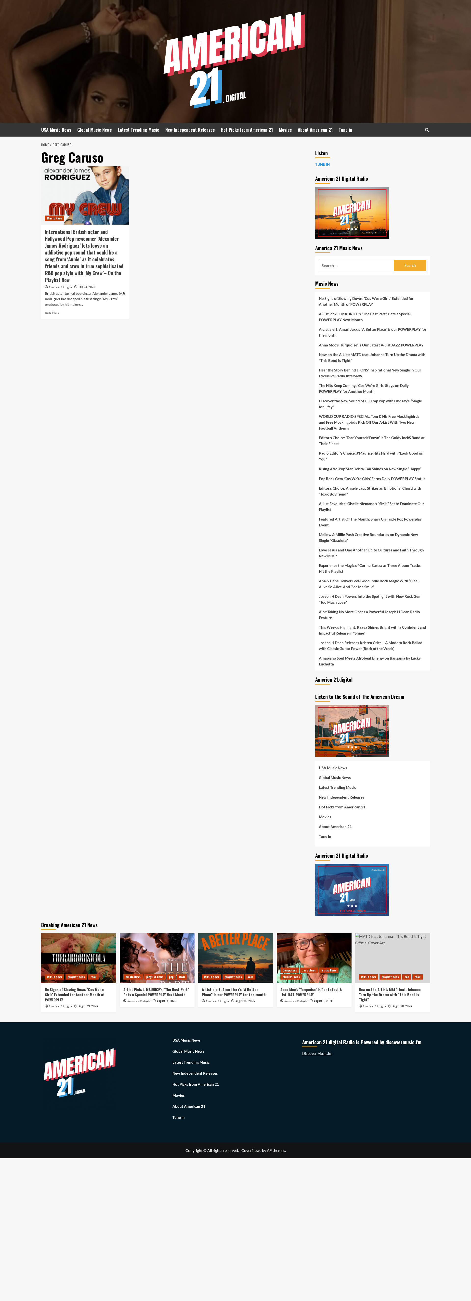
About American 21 (315, 130)
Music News (54, 218)
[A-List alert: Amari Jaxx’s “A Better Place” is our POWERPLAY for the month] (235, 958)
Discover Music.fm (317, 1053)
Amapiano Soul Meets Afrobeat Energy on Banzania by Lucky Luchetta (370, 661)
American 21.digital (61, 287)
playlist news (76, 977)
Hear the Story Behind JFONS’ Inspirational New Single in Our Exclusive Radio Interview (370, 373)
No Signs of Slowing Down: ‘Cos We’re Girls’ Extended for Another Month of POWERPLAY (366, 301)
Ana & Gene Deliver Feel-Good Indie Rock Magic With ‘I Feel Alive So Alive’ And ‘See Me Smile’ (369, 584)
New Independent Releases (190, 130)
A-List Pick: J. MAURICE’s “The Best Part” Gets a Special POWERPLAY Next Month (365, 317)
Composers (290, 970)
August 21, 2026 (88, 1006)
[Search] (427, 130)
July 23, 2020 (86, 287)
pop (171, 977)
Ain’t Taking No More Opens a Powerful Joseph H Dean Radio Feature (369, 615)
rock (93, 977)
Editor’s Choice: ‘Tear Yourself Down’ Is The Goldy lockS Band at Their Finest (372, 440)
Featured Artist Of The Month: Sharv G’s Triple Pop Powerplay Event (370, 522)
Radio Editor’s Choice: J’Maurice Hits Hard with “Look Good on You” (371, 456)
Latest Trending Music (138, 130)
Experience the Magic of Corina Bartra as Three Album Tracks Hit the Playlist (370, 568)
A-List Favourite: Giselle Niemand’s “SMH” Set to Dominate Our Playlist (371, 506)
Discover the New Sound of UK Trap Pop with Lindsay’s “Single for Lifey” (370, 404)
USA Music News (56, 130)
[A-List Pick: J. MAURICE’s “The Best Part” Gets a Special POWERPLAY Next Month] (157, 958)
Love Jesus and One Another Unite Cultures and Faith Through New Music (371, 553)
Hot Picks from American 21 (247, 130)
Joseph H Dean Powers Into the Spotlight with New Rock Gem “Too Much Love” (370, 599)
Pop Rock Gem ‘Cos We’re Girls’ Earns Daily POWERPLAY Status (372, 478)
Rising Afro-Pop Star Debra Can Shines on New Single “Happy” (370, 469)
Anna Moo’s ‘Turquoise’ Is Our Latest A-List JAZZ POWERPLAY (371, 345)
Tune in (345, 130)
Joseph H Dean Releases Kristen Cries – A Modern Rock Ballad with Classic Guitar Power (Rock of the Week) (370, 645)
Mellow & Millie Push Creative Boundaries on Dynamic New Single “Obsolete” (368, 537)
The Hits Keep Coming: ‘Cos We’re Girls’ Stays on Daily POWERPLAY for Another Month (364, 388)
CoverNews (251, 1150)
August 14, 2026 (245, 1001)
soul (250, 977)
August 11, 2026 (323, 1001)
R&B (182, 977)
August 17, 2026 (166, 1001)
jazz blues (309, 970)
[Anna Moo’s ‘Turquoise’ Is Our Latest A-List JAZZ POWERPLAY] (314, 958)
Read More (52, 312)
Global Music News (94, 130)
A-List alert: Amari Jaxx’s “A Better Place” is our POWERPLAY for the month (372, 332)
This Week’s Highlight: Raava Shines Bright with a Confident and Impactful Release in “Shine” (372, 630)
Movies (285, 130)
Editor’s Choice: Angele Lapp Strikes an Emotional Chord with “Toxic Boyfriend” (370, 491)
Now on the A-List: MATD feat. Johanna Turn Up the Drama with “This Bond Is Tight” (372, 357)
